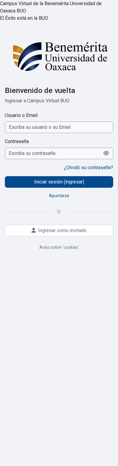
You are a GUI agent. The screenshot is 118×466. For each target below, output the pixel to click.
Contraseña (17, 141)
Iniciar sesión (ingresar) (59, 182)
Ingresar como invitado (62, 230)
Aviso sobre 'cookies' (59, 247)
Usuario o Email (21, 115)
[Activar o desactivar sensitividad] (106, 153)
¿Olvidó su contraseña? (88, 167)
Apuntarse (59, 195)
